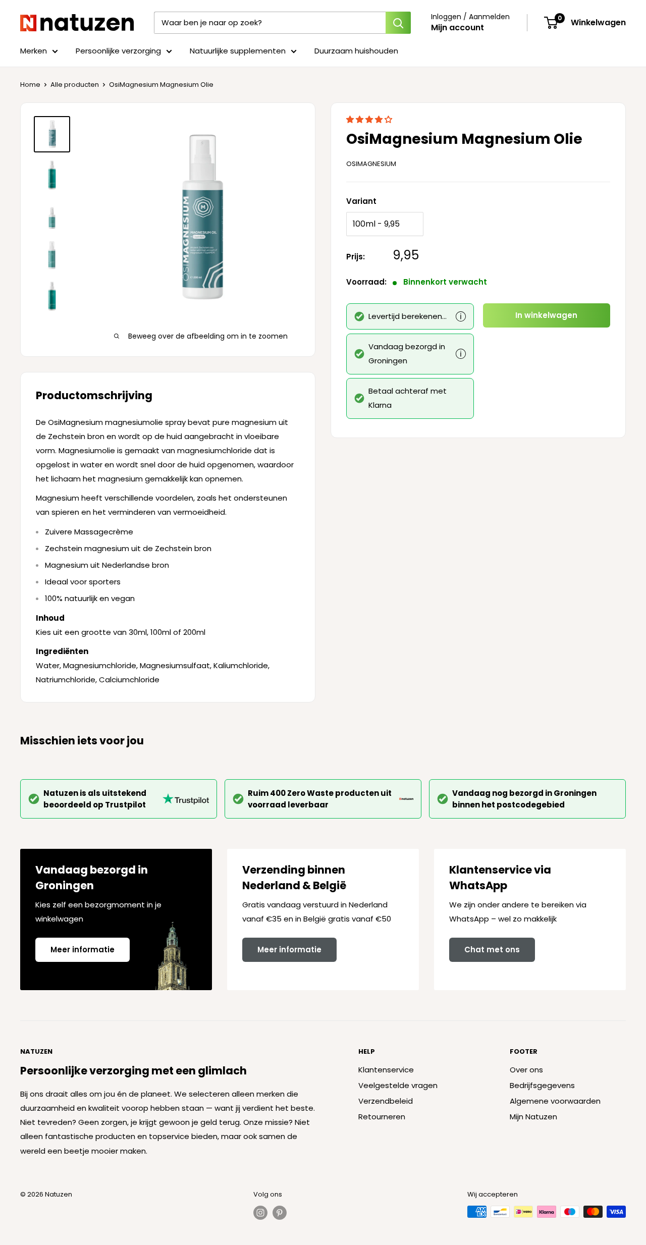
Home (30, 84)
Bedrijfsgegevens (542, 1085)
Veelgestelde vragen (398, 1085)
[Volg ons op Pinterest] (280, 1213)
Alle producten (74, 84)
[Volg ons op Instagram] (260, 1213)
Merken (33, 50)
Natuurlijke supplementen (238, 50)
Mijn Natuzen (533, 1116)
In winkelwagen (546, 315)
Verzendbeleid (385, 1101)
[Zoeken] (398, 23)
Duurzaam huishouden (356, 50)
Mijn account (457, 27)
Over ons (526, 1069)
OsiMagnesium (371, 164)
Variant (361, 201)
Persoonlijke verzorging (118, 50)
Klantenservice (386, 1069)
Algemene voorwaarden (555, 1101)
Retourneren (381, 1116)
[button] (370, 119)
